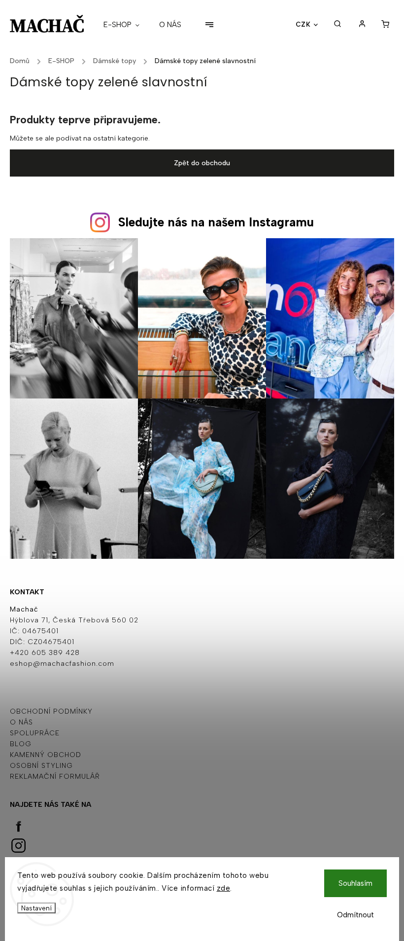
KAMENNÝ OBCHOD (45, 755)
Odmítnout (355, 914)
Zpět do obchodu (202, 163)
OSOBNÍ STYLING (41, 765)
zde (224, 888)
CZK (303, 24)
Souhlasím (355, 883)
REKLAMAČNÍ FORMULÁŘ (55, 776)
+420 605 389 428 (45, 653)
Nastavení (36, 908)
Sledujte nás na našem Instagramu (216, 222)
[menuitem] (126, 24)
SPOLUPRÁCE (35, 733)
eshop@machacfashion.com (62, 663)
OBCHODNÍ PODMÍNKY (51, 711)
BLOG (21, 744)
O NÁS (21, 722)
